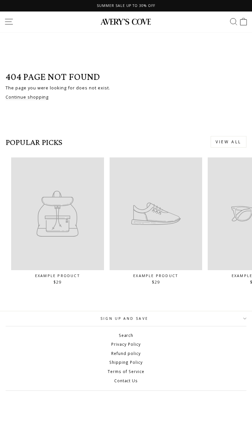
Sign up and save (124, 318)
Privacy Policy (126, 344)
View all (229, 142)
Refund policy (126, 353)
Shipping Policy (126, 362)
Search (126, 335)
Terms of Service (126, 371)
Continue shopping (27, 97)
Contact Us (126, 380)
